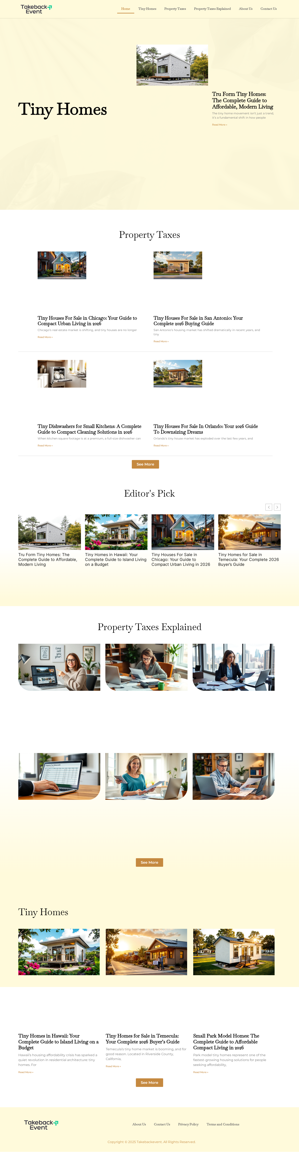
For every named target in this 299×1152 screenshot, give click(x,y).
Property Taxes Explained (212, 9)
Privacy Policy (188, 1124)
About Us (245, 9)
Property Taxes (175, 9)
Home (125, 9)
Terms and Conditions (223, 1124)
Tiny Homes (147, 9)
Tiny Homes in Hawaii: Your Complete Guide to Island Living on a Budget (115, 559)
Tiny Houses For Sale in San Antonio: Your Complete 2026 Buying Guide (198, 321)
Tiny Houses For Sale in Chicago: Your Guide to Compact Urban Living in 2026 (87, 321)
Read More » (219, 124)
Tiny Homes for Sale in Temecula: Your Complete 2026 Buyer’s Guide (248, 559)
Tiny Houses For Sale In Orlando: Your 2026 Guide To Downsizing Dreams (206, 429)
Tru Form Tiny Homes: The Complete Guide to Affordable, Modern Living (242, 100)
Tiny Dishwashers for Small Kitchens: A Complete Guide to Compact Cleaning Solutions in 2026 (89, 429)
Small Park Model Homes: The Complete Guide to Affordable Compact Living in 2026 (226, 1042)
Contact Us (269, 9)
